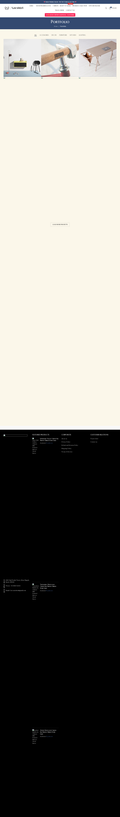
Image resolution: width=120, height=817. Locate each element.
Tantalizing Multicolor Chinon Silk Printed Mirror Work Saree (48, 586)
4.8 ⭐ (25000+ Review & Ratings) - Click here (60, 15)
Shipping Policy (66, 448)
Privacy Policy (65, 442)
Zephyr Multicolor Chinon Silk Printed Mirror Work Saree (48, 732)
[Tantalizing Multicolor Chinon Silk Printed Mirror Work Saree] (35, 655)
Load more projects (60, 224)
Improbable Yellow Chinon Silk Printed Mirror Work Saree (49, 439)
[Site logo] (14, 8)
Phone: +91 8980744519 (13, 586)
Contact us (93, 442)
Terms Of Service (66, 452)
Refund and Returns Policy (69, 445)
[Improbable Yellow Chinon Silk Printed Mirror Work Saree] (35, 509)
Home (56, 26)
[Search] (106, 8)
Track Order (94, 438)
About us (64, 438)
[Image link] (15, 506)
